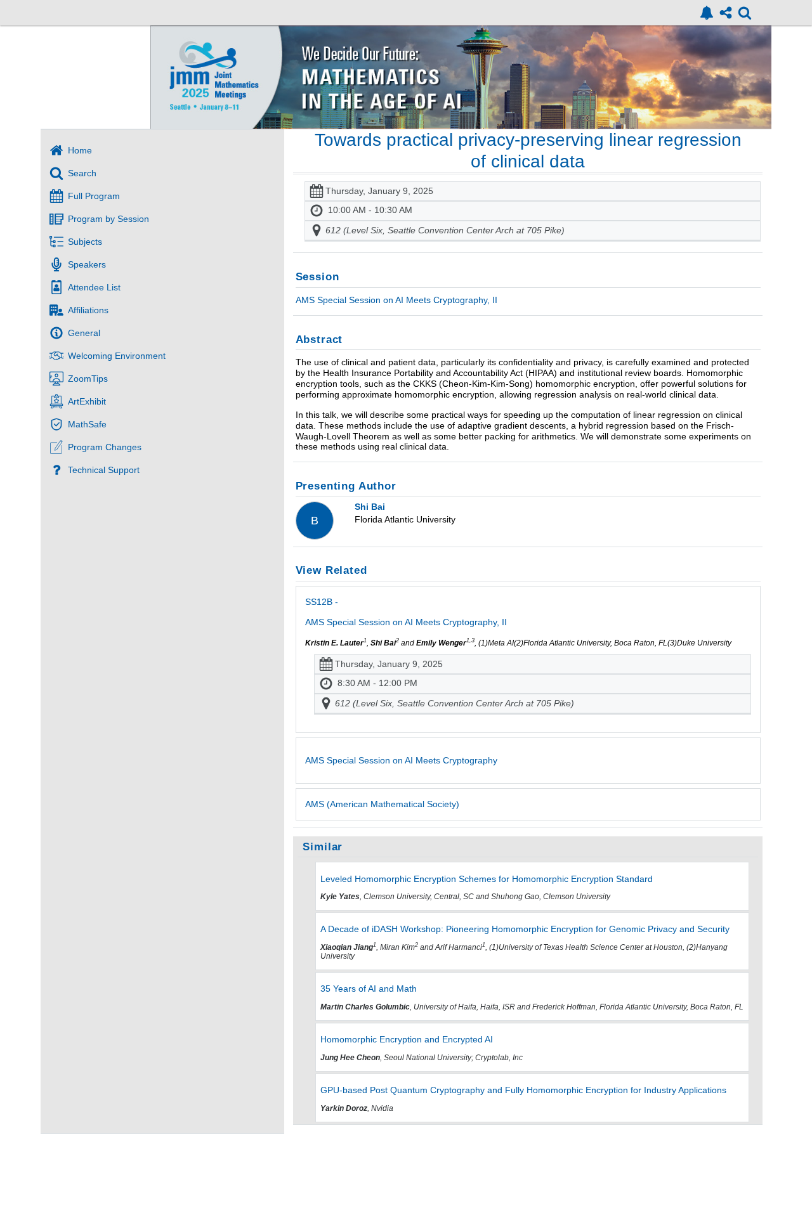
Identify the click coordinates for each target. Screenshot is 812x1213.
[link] (707, 13)
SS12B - (406, 612)
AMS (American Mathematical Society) (382, 804)
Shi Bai (370, 507)
